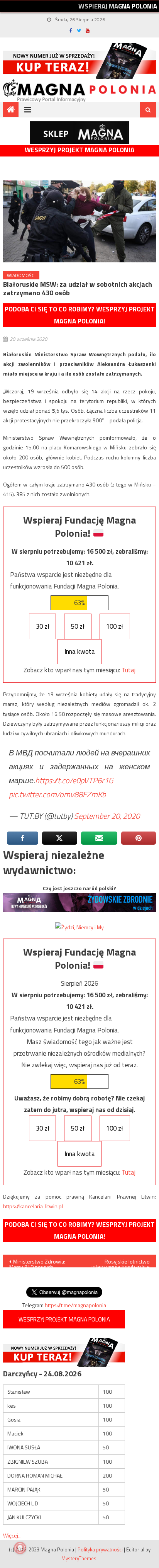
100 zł (114, 626)
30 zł (42, 626)
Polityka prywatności (100, 1549)
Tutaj (128, 670)
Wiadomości (21, 275)
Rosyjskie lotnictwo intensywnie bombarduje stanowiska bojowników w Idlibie (119, 1262)
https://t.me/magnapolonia (75, 1305)
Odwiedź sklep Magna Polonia (79, 132)
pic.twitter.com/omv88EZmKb (57, 794)
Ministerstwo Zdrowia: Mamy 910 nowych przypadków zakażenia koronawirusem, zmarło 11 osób (40, 1262)
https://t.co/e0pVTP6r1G (74, 780)
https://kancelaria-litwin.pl (33, 1206)
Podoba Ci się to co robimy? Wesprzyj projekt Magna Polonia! (80, 315)
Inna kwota (79, 651)
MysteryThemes (78, 1558)
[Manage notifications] (20, 1548)
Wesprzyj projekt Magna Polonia (79, 150)
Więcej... (12, 1535)
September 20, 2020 (107, 816)
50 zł (78, 626)
